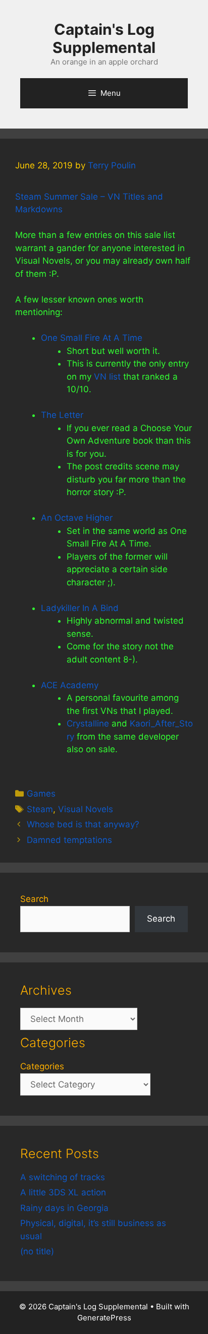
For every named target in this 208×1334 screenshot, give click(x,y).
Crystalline (88, 723)
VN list (107, 377)
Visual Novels (85, 809)
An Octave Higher (77, 518)
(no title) (37, 1251)
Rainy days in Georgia (64, 1208)
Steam (40, 809)
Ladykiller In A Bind (80, 608)
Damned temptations (69, 840)
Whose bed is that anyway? (83, 824)
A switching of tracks (62, 1177)
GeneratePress (104, 1317)
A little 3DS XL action (63, 1192)
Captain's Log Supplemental (104, 38)
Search (34, 899)
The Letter (62, 415)
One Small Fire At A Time (91, 338)
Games (41, 794)
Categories (42, 1066)
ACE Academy (69, 685)
